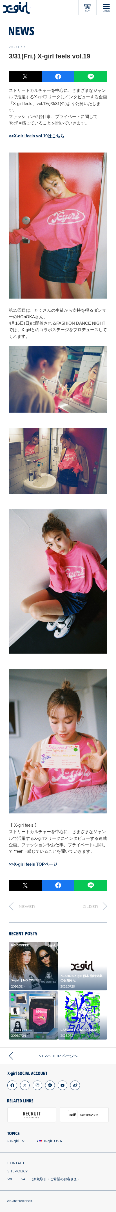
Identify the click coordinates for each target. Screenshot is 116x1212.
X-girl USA (53, 1141)
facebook (12, 1085)
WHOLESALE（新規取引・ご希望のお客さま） (44, 1179)
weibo (75, 1085)
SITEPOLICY (17, 1171)
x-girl (16, 8)
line (50, 1085)
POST (25, 76)
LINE (90, 76)
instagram (37, 1085)
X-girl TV (17, 1141)
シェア (58, 76)
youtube (62, 1085)
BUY (87, 11)
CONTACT (15, 1163)
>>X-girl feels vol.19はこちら (36, 135)
